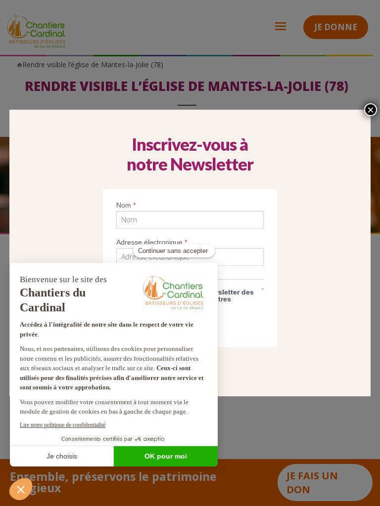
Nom (126, 205)
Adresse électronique (151, 242)
